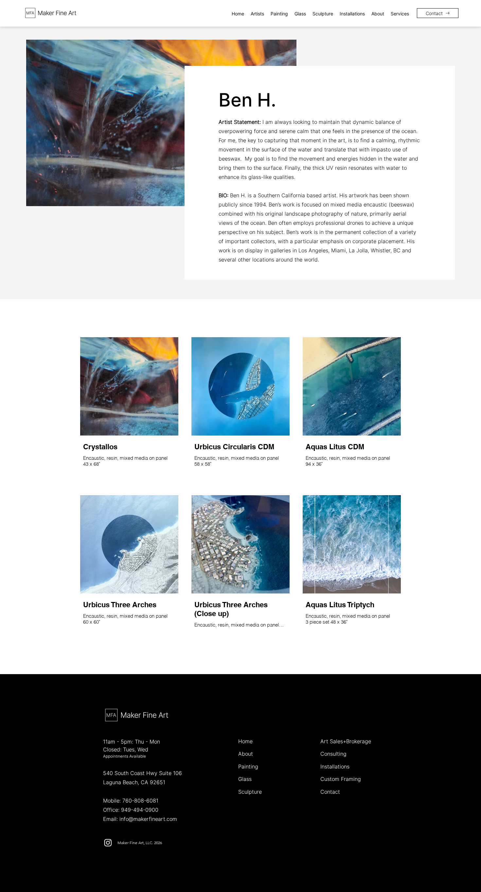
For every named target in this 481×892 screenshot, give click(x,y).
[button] (257, 14)
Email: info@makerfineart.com (140, 819)
